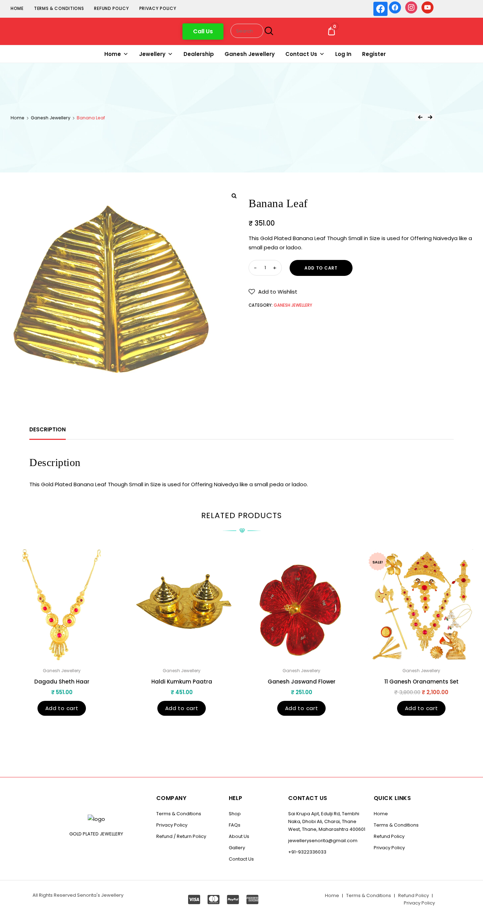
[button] (202, 31)
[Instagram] (411, 7)
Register (374, 54)
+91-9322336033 (307, 852)
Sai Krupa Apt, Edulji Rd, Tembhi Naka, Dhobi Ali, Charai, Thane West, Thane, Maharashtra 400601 (326, 821)
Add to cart (321, 268)
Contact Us (301, 54)
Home (17, 8)
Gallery (237, 847)
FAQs (234, 825)
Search (268, 30)
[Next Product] (430, 117)
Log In (343, 54)
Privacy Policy (157, 8)
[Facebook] (395, 7)
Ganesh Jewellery (250, 54)
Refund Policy (111, 8)
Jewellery (152, 54)
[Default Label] (427, 7)
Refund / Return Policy (181, 836)
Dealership (199, 54)
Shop (235, 813)
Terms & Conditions (59, 8)
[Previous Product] (420, 117)
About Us (239, 836)
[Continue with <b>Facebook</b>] (380, 9)
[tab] (47, 430)
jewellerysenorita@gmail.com (322, 840)
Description (47, 429)
